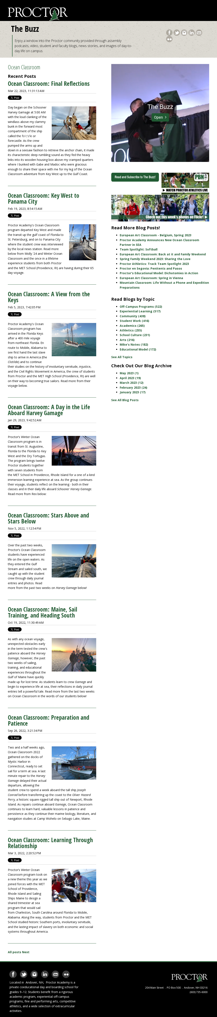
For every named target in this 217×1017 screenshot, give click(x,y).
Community (133, 316)
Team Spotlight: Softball (138, 249)
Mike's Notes (134, 344)
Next (25, 952)
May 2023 (129, 373)
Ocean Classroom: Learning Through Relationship (50, 843)
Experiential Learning (140, 311)
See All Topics (121, 357)
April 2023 (130, 378)
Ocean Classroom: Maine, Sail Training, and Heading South (42, 612)
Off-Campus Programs (141, 307)
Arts (127, 340)
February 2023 (133, 387)
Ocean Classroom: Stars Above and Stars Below (48, 518)
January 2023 (133, 392)
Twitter (177, 31)
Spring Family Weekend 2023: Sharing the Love (155, 259)
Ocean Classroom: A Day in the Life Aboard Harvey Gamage (49, 410)
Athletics (131, 330)
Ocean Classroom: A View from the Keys (49, 297)
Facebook (169, 31)
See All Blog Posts (125, 400)
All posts (14, 952)
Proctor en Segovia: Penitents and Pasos (151, 268)
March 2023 (131, 383)
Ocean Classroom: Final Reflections (49, 83)
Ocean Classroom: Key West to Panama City (43, 198)
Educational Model (138, 349)
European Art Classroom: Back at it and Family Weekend (163, 254)
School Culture (135, 335)
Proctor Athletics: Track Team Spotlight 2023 (154, 264)
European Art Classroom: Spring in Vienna (151, 278)
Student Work (134, 321)
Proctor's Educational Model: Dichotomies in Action (159, 273)
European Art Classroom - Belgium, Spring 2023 (155, 235)
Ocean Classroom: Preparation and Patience (48, 720)
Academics (132, 326)
